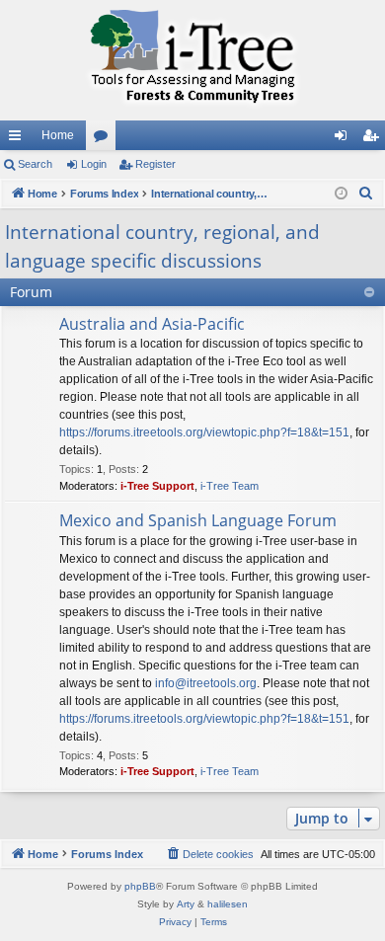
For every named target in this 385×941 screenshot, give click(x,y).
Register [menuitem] (374, 139)
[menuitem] (366, 193)
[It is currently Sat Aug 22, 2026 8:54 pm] (341, 194)
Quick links (19, 139)
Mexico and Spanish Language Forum (198, 520)
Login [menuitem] (344, 139)
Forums (105, 139)
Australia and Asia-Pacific (152, 324)
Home (57, 135)
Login (94, 164)
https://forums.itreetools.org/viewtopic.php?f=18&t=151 (204, 432)
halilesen (227, 904)
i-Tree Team (229, 486)
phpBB (140, 886)
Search (35, 164)
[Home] (192, 60)
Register (155, 164)
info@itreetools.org (206, 683)
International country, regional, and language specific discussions (162, 246)
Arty (185, 904)
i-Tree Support (157, 486)
